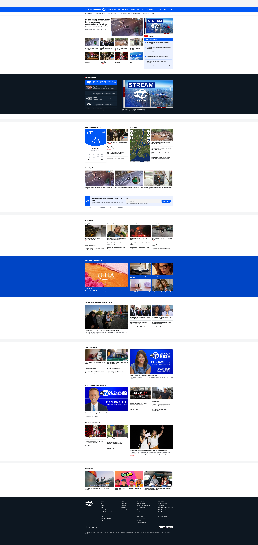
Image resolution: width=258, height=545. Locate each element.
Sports (138, 514)
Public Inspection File (138, 532)
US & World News (141, 507)
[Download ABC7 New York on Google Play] (169, 527)
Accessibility (161, 514)
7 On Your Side (104, 509)
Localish (102, 514)
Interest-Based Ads (129, 532)
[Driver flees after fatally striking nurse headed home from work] (92, 42)
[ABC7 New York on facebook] (86, 527)
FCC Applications (146, 532)
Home (102, 503)
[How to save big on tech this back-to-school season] (95, 355)
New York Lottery (141, 503)
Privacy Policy (120, 207)
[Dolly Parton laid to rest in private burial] (121, 56)
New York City (117, 9)
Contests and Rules (162, 516)
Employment (161, 505)
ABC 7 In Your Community (164, 509)
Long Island (132, 9)
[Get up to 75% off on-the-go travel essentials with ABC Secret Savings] (140, 285)
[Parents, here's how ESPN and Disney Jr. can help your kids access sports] (129, 479)
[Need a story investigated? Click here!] (106, 399)
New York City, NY (95, 150)
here (99, 204)
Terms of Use (103, 207)
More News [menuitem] (145, 13)
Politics (138, 509)
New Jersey (125, 9)
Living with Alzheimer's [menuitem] (125, 13)
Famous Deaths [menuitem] (136, 13)
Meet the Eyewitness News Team (165, 507)
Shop (102, 516)
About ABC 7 (161, 511)
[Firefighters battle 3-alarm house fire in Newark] (140, 231)
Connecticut (150, 9)
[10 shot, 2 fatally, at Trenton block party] (92, 56)
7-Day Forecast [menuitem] (88, 13)
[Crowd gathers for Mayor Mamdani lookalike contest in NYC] (107, 42)
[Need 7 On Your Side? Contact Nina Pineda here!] (151, 361)
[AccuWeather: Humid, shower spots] (136, 56)
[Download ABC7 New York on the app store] (162, 527)
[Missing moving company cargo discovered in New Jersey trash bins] (117, 355)
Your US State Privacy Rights (114, 532)
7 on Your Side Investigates (107, 511)
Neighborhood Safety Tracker (143, 505)
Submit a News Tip (162, 503)
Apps (102, 520)
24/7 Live (109, 9)
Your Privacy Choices (95, 532)
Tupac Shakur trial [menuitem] (112, 13)
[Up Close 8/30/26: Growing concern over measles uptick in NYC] (162, 310)
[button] (85, 9)
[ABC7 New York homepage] (97, 9)
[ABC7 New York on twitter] (89, 527)
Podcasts (139, 520)
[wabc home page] (89, 503)
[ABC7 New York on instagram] (93, 527)
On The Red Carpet (141, 518)
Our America (140, 516)
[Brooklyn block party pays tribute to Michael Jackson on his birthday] (117, 431)
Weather (102, 505)
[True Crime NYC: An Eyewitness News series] (140, 393)
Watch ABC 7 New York (106, 518)
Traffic (102, 507)
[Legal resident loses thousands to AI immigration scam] (162, 393)
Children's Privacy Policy (104, 532)
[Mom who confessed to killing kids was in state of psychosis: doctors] (117, 231)
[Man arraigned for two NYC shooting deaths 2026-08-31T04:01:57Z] (107, 56)
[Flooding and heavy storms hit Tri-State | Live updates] (162, 231)
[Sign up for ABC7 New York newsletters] (96, 527)
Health (138, 511)
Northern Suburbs (141, 9)
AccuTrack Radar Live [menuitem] (100, 13)
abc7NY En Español (141, 522)
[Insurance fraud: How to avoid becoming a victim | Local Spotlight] (99, 479)
